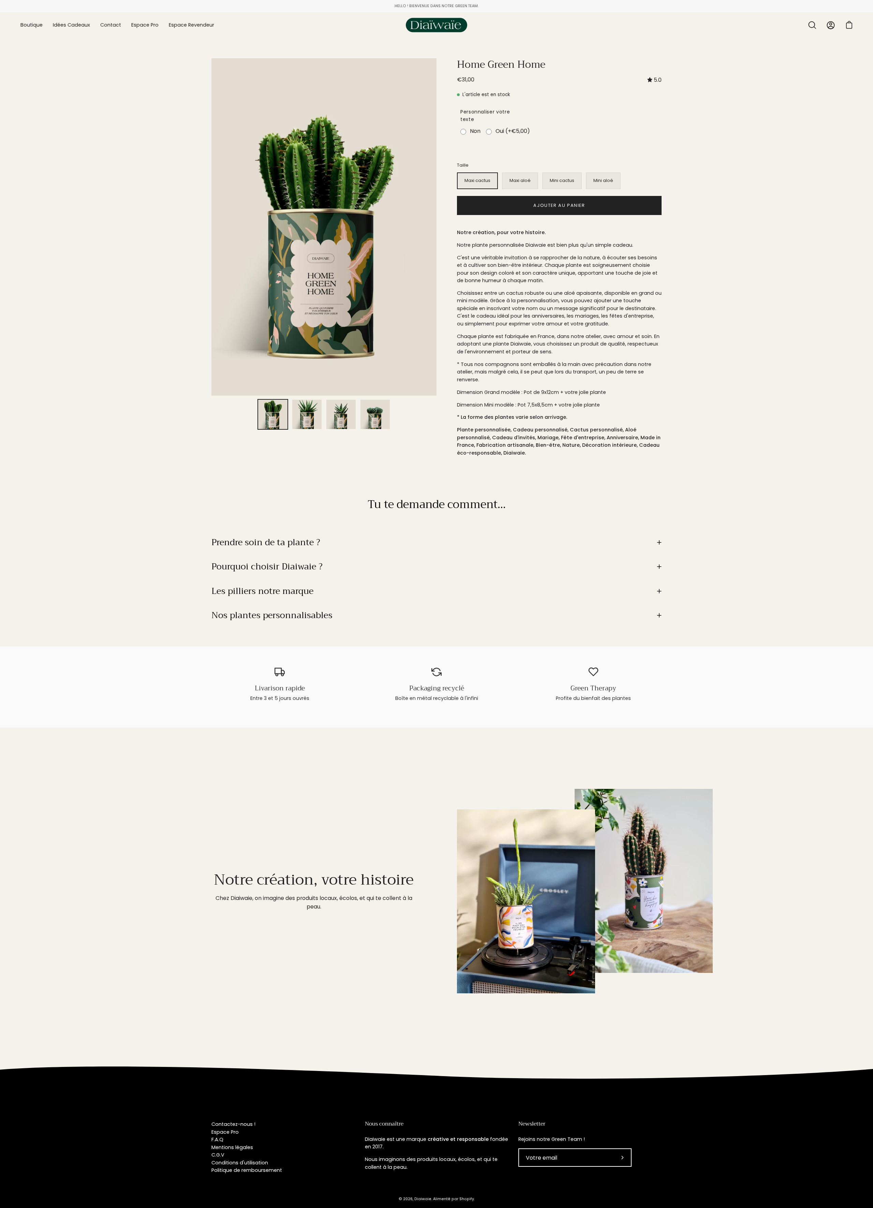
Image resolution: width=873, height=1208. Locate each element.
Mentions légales (232, 1147)
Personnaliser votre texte (485, 115)
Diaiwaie (422, 1199)
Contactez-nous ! (233, 1124)
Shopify (466, 1199)
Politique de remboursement (246, 1170)
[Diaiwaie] (436, 25)
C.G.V (217, 1154)
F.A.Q (217, 1139)
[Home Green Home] (272, 414)
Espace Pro (225, 1132)
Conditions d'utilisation (239, 1162)
